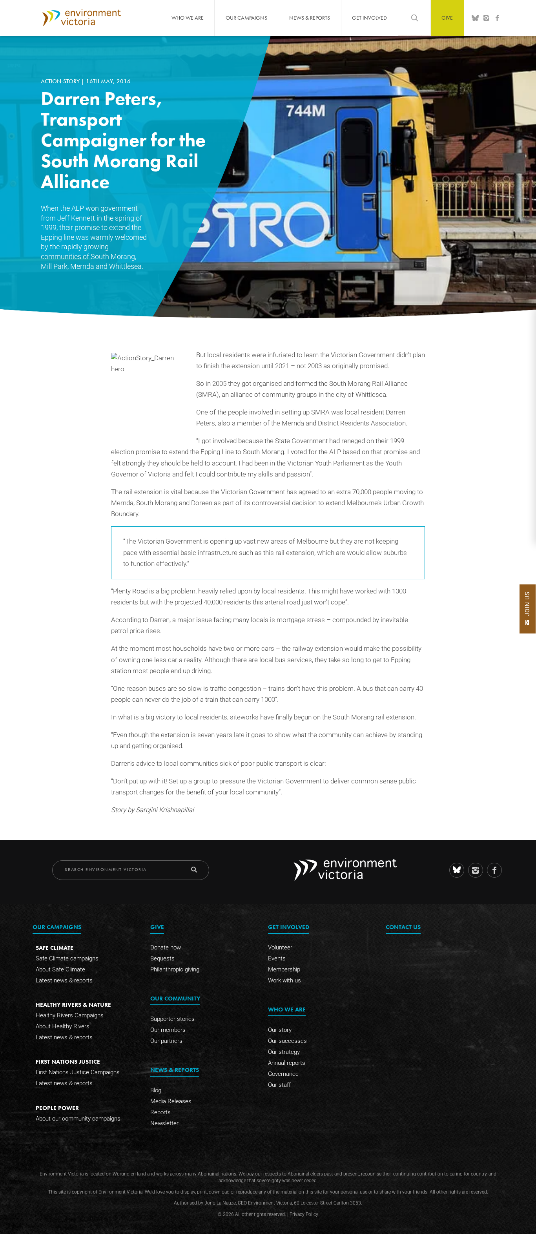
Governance (283, 1073)
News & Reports (309, 17)
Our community (175, 998)
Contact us (403, 927)
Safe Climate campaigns (67, 958)
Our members (168, 1029)
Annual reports (286, 1062)
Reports (160, 1112)
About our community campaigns (78, 1118)
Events (277, 958)
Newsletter (164, 1123)
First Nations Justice (68, 1061)
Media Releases (170, 1101)
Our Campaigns (246, 17)
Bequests (162, 958)
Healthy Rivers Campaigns (70, 1015)
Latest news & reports (64, 980)
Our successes (287, 1040)
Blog (155, 1090)
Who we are (187, 17)
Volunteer (280, 947)
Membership (284, 969)
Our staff (279, 1084)
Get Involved (369, 17)
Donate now (165, 947)
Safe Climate (54, 947)
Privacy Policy (304, 1214)
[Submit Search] (194, 870)
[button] (528, 608)
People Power (57, 1108)
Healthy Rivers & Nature (73, 1004)
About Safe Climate (60, 969)
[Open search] (414, 17)
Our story (280, 1029)
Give (447, 17)
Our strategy (284, 1051)
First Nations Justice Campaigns (78, 1072)
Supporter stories (172, 1018)
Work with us (284, 980)
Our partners (166, 1040)
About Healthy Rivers (62, 1026)
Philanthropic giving (174, 969)
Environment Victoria (82, 17)
